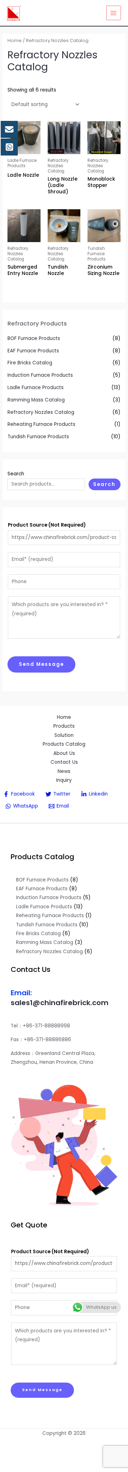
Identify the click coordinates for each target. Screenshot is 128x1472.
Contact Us (64, 762)
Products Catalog (64, 744)
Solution (64, 735)
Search (15, 473)
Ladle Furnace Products (35, 387)
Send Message (41, 664)
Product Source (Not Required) (47, 525)
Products (64, 726)
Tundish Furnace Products (38, 436)
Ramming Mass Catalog (36, 400)
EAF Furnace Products (33, 350)
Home (14, 40)
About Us (64, 753)
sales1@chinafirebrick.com (59, 1003)
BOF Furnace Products (33, 338)
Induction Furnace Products (40, 375)
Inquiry (64, 780)
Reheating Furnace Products (41, 424)
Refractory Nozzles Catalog (40, 412)
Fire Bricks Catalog (29, 362)
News (64, 771)
